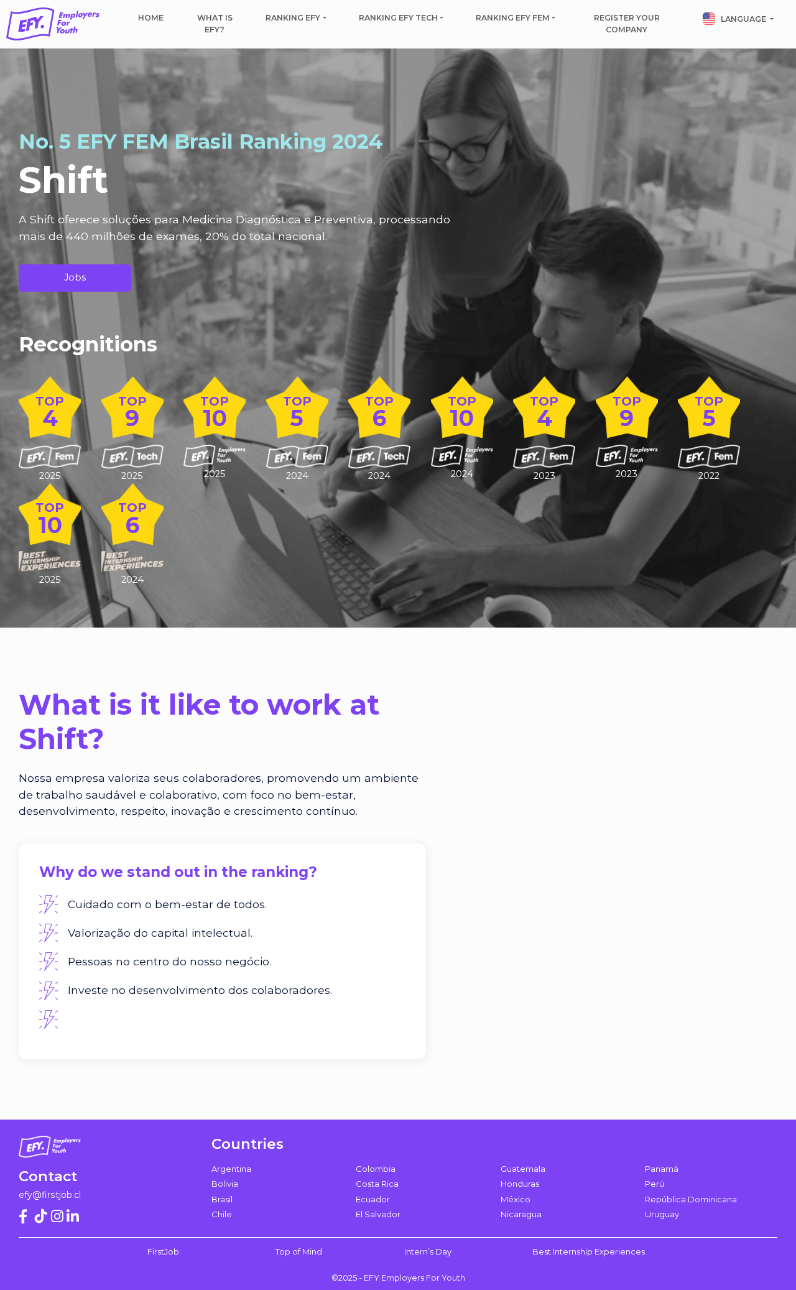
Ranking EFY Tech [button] (398, 17)
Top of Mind (298, 1251)
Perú (654, 1184)
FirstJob (163, 1251)
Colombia (376, 1169)
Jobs (75, 277)
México (515, 1199)
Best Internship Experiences (588, 1251)
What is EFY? (215, 23)
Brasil (222, 1199)
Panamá (661, 1169)
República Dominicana (691, 1199)
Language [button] (743, 19)
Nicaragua (521, 1214)
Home (151, 17)
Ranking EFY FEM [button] (513, 17)
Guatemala (523, 1169)
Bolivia (224, 1184)
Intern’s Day (427, 1251)
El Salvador (378, 1214)
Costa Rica (377, 1184)
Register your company (627, 23)
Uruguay (662, 1214)
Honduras (520, 1184)
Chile (221, 1214)
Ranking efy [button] (293, 17)
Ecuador (373, 1199)
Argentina (231, 1169)
